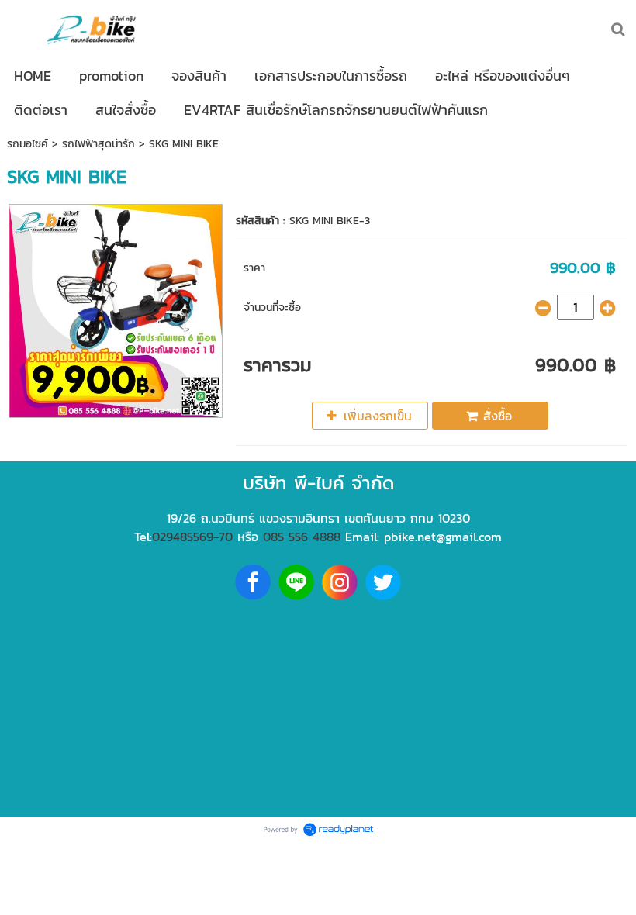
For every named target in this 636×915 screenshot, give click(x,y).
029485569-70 (192, 536)
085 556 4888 (301, 536)
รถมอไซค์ (27, 144)
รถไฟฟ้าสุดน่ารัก (98, 144)
